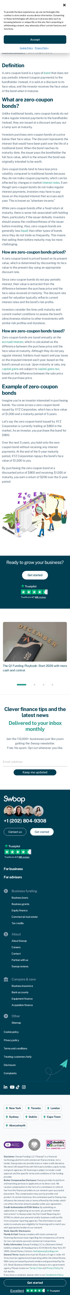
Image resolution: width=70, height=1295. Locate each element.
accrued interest (12, 342)
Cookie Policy (26, 48)
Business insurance (22, 985)
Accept (35, 39)
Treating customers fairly (18, 1056)
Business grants (20, 904)
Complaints (10, 1073)
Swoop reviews (20, 966)
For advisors (13, 877)
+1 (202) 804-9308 (25, 821)
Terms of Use (35, 1268)
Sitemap (16, 1022)
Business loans (20, 897)
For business (13, 869)
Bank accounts (20, 992)
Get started (35, 1282)
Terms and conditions (15, 1048)
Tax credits (18, 923)
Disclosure (9, 1064)
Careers (16, 947)
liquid (24, 230)
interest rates (51, 182)
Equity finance (19, 910)
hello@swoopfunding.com (45, 1251)
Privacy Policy (41, 48)
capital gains (10, 369)
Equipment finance (22, 998)
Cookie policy (11, 1031)
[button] (64, 5)
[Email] (35, 761)
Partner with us (20, 959)
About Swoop (19, 940)
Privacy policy (11, 1040)
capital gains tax (48, 369)
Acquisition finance (22, 1005)
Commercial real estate (25, 916)
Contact (16, 953)
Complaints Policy (54, 1275)
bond (47, 73)
